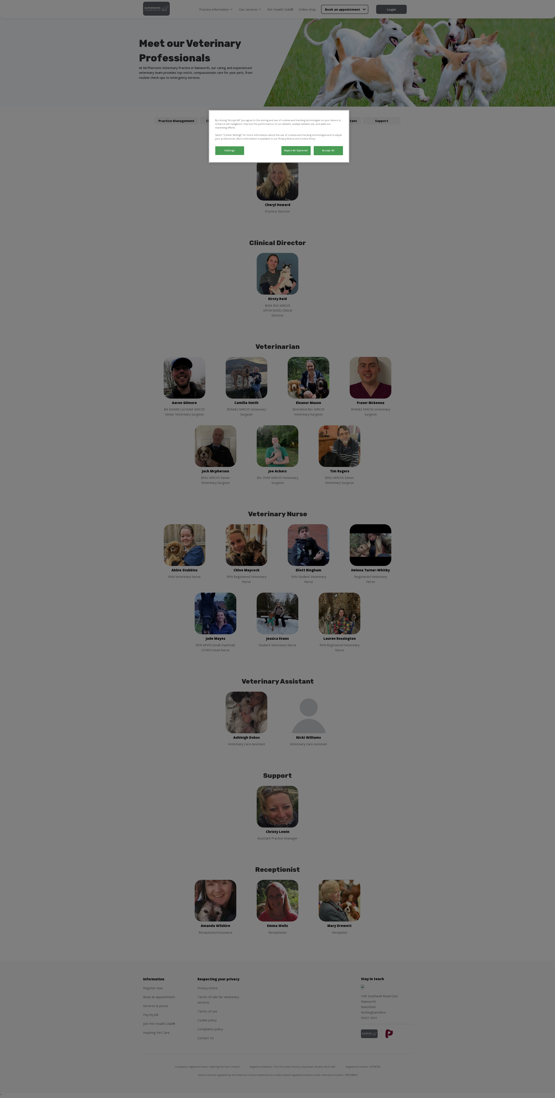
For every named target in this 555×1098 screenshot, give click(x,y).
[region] (279, 136)
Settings (229, 150)
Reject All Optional (296, 150)
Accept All (328, 150)
